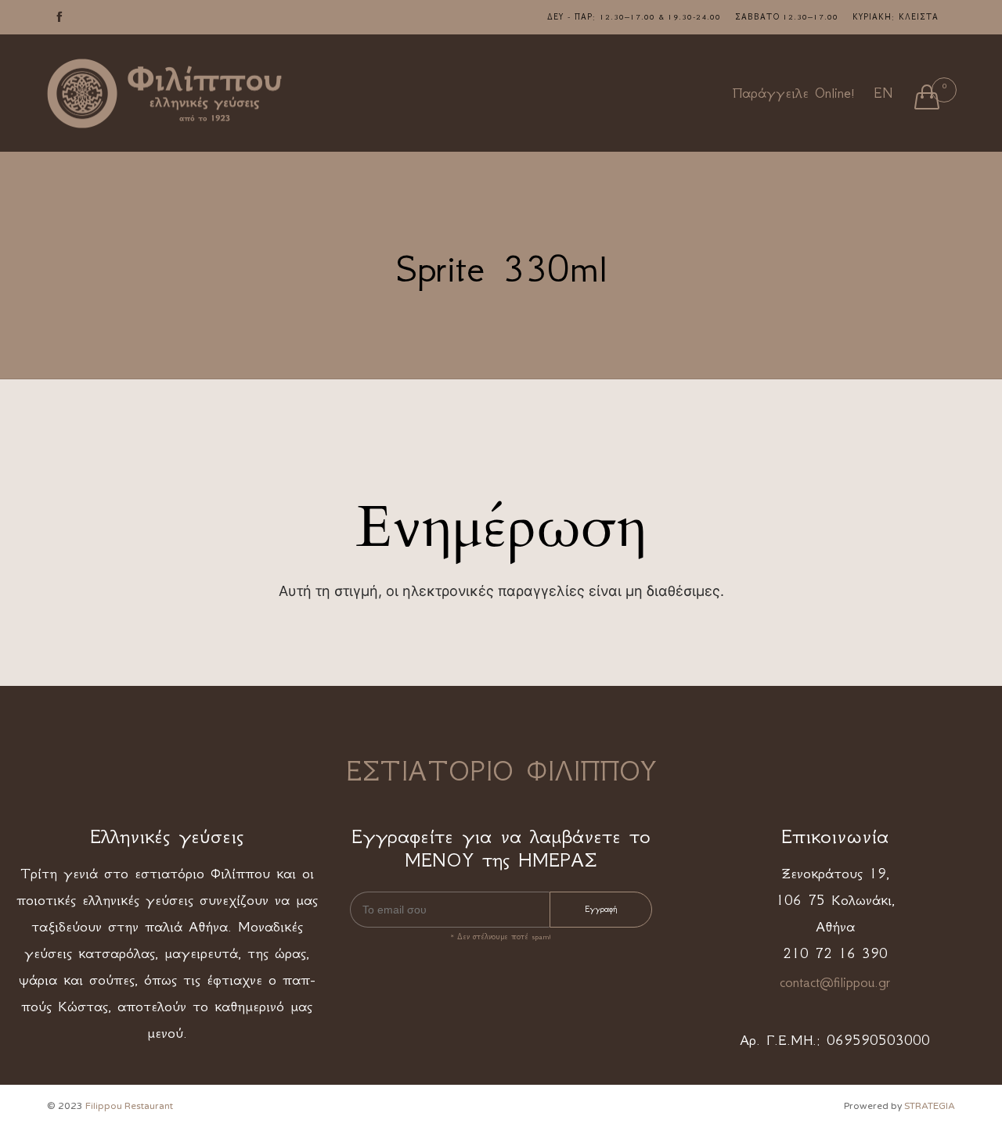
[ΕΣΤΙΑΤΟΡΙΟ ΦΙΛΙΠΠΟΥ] (164, 94)
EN (883, 93)
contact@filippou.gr (835, 982)
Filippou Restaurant (129, 1105)
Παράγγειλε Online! (794, 93)
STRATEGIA (929, 1105)
